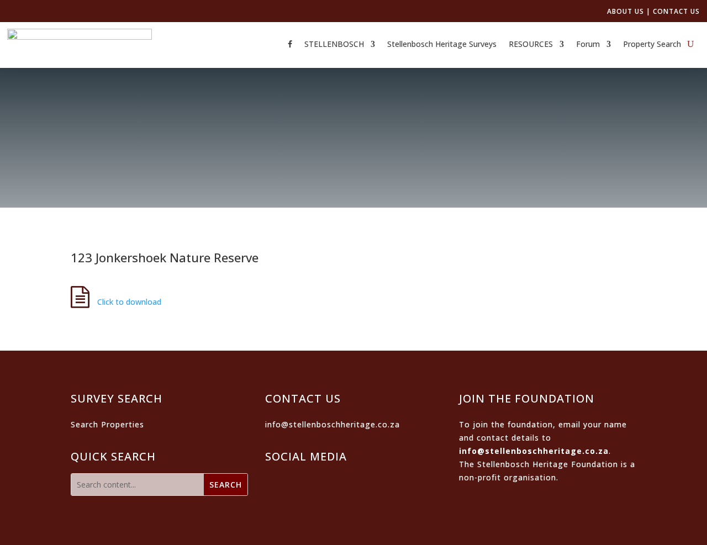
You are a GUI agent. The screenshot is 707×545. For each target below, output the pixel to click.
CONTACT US (676, 11)
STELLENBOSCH (334, 44)
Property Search (652, 44)
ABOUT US (625, 11)
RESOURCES (531, 44)
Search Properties (107, 424)
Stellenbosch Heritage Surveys (442, 44)
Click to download (128, 302)
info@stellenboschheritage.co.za (332, 424)
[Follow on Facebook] (280, 483)
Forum (588, 44)
